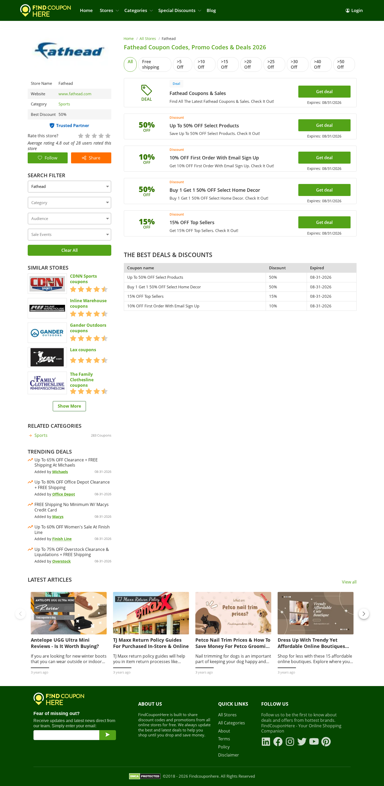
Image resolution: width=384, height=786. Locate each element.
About (224, 731)
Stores (106, 10)
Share (94, 158)
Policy (224, 747)
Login (357, 10)
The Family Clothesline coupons (82, 380)
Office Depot (63, 494)
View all (349, 582)
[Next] (364, 614)
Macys (57, 516)
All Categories (231, 723)
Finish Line (62, 538)
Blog (211, 10)
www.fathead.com (75, 93)
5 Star (107, 135)
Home (86, 10)
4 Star (101, 135)
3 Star (94, 135)
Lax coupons (83, 350)
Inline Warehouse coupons (88, 303)
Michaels (60, 471)
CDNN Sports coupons (83, 278)
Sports (64, 103)
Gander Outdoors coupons (88, 328)
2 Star (87, 135)
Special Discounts (176, 10)
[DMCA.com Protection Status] (145, 776)
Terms (224, 739)
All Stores (147, 38)
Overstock (61, 561)
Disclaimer (228, 755)
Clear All (69, 250)
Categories (135, 10)
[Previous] (20, 614)
